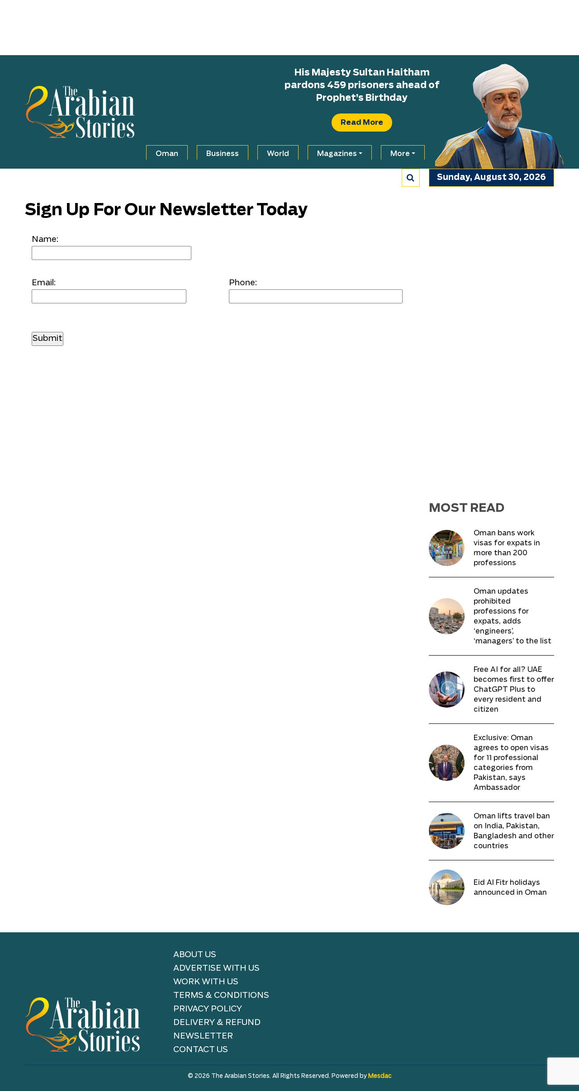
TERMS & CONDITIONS (221, 996)
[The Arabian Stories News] (80, 111)
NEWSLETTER (203, 1036)
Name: (45, 240)
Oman (167, 153)
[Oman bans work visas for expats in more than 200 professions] (447, 548)
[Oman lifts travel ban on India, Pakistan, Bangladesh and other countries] (447, 831)
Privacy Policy (207, 1009)
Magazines (337, 153)
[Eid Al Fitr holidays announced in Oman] (447, 887)
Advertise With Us (216, 968)
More (400, 153)
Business (222, 153)
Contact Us (200, 1050)
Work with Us (205, 982)
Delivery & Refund (217, 1023)
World (278, 153)
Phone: (243, 283)
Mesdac (380, 1076)
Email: (44, 283)
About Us (194, 955)
